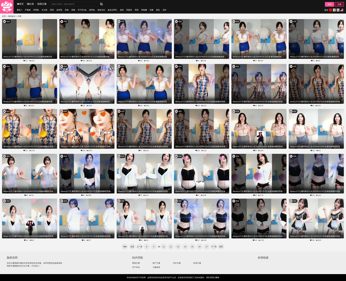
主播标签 (156, 267)
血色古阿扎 (112, 10)
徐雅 (151, 10)
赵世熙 (59, 10)
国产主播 (156, 263)
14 (185, 247)
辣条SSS (101, 10)
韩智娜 (144, 10)
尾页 (221, 247)
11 (164, 247)
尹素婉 (28, 10)
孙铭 (67, 10)
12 (171, 247)
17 (207, 247)
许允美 (44, 10)
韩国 (8, 21)
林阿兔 (92, 10)
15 (192, 247)
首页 (21, 4)
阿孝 (19, 16)
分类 (31, 4)
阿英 (52, 10)
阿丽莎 (129, 10)
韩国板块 (12, 16)
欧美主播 (197, 263)
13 (178, 247)
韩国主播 (41, 4)
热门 (20, 10)
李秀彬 (36, 10)
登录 (329, 4)
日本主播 (177, 263)
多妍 (122, 10)
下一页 (214, 247)
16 (199, 247)
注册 (339, 4)
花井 (164, 10)
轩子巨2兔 (82, 10)
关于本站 (136, 267)
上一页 (139, 247)
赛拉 (158, 10)
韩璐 (73, 10)
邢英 (137, 10)
